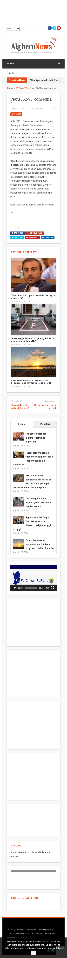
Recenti (22, 424)
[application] (33, 578)
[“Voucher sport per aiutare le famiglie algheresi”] (33, 274)
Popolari (45, 424)
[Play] (14, 587)
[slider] (31, 588)
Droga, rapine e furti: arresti (45, 407)
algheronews (39, 109)
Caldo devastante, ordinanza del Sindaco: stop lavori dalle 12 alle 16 (31, 381)
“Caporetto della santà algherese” (19, 407)
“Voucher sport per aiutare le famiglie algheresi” (33, 296)
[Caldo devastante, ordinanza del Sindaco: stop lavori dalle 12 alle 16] (33, 362)
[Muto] (47, 587)
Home (10, 88)
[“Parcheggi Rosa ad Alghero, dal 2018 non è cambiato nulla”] (33, 319)
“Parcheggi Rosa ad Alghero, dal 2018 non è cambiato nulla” (32, 339)
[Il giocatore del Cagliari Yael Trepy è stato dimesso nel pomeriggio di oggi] (18, 520)
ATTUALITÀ (21, 88)
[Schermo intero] (52, 587)
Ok (33, 952)
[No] (63, 947)
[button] (33, 578)
